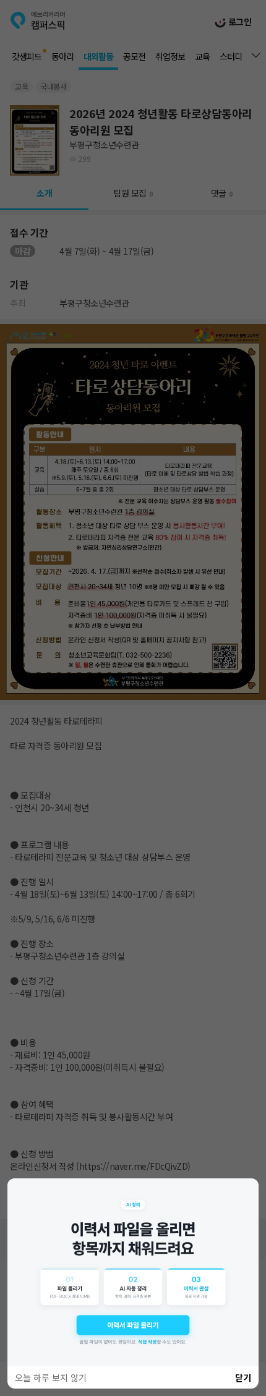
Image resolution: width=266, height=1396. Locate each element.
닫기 (243, 1377)
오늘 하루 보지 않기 (51, 1377)
